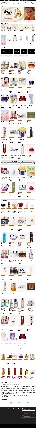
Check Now (29, 416)
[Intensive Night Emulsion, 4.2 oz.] (31, 132)
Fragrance (1, 402)
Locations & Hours (12, 410)
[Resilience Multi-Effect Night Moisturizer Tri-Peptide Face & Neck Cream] (5, 254)
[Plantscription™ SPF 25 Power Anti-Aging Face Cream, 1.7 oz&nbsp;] (31, 115)
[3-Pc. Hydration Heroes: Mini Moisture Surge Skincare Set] (15, 356)
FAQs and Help (2, 409)
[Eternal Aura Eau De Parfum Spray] (15, 38)
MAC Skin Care (10, 402)
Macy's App (12, 411)
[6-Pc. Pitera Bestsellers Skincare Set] (5, 171)
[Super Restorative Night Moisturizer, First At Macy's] (22, 337)
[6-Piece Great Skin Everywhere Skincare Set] (13, 337)
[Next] (34, 38)
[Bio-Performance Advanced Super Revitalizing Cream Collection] (31, 303)
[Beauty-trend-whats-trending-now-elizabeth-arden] (3, 40)
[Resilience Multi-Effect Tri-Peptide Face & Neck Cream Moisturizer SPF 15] (13, 115)
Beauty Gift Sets (2, 403)
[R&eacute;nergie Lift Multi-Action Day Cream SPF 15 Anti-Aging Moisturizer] (31, 82)
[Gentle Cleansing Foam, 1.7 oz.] (27, 205)
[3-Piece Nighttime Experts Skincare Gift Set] (13, 65)
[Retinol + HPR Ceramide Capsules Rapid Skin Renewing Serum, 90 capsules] (32, 38)
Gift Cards (7, 411)
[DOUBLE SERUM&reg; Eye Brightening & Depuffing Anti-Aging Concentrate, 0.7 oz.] (13, 286)
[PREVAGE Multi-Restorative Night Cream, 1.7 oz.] (13, 132)
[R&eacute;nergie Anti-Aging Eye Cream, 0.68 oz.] (13, 237)
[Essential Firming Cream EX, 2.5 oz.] (32, 371)
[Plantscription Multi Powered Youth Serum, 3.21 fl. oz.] (13, 187)
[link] (9, 42)
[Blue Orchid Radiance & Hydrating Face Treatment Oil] (27, 371)
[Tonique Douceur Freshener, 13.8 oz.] (5, 237)
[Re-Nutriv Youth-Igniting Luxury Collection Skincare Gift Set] (22, 115)
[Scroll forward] (34, 163)
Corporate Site (18, 411)
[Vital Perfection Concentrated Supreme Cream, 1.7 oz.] (13, 99)
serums (16, 392)
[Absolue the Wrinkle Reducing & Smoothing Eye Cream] (31, 220)
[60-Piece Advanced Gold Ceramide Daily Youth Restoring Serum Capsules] (27, 356)
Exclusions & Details (26, 416)
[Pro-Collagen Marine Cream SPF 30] (13, 254)
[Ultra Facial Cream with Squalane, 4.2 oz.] (22, 270)
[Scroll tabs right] (34, 34)
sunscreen (19, 395)
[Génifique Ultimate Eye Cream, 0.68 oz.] (3, 205)
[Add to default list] (11, 35)
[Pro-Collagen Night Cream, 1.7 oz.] (22, 187)
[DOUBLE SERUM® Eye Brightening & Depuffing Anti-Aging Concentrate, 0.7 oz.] (3, 356)
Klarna (1, 410)
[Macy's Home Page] (3, 2)
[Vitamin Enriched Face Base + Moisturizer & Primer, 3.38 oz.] (22, 237)
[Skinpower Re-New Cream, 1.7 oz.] (31, 187)
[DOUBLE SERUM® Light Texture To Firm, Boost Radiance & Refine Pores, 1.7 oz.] (9, 205)
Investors (17, 412)
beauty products (10, 396)
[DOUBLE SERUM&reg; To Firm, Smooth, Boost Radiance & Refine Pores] (5, 149)
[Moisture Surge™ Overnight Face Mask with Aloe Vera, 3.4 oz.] (31, 320)
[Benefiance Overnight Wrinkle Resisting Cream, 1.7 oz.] (15, 205)
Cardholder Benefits (7, 410)
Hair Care (10, 403)
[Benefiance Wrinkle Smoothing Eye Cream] (22, 220)
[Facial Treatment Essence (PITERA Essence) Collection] (22, 149)
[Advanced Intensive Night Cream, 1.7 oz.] (13, 270)
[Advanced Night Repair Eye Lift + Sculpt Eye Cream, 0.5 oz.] (31, 237)
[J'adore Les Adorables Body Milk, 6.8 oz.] (32, 205)
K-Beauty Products (28, 402)
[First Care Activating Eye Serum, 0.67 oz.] (31, 270)
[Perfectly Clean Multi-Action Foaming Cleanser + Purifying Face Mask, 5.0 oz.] (31, 99)
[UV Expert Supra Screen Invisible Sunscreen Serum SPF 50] (13, 320)
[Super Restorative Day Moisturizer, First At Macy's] (22, 99)
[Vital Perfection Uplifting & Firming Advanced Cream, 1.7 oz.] (22, 65)
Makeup (19, 402)
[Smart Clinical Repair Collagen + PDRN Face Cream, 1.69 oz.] (21, 356)
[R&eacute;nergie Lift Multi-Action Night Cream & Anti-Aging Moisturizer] (5, 99)
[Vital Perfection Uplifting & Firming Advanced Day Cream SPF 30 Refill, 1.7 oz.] (22, 171)
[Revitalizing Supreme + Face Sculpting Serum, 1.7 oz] (5, 286)
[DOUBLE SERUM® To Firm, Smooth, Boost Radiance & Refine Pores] (9, 371)
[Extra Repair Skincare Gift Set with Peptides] (22, 286)
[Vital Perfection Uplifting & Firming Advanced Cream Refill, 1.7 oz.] (22, 132)
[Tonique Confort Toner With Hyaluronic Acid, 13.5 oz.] (5, 337)
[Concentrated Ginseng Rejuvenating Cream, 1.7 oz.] (31, 65)
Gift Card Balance (7, 412)
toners (7, 390)
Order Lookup (2, 411)
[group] (18, 14)
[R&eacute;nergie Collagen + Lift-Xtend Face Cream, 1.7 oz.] (5, 187)
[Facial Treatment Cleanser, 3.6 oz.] (5, 270)
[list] (18, 14)
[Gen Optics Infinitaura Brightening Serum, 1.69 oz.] (13, 171)
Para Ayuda (1, 412)
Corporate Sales (18, 410)
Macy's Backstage (12, 412)
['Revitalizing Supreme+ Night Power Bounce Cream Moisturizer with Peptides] (5, 220)
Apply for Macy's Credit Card (8, 409)
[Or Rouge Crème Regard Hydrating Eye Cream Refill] (21, 205)
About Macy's (18, 409)
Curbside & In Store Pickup (13, 409)
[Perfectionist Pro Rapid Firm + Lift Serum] (31, 254)
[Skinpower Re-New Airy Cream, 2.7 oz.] (31, 149)
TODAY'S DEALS (4, 0)
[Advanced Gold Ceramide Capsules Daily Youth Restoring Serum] (27, 38)
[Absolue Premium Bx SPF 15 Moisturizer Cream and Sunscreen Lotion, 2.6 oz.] (22, 82)
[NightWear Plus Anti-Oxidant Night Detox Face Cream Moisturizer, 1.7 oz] (5, 303)
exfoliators (21, 388)
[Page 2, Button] (22, 348)
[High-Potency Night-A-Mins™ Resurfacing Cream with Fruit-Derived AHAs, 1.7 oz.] (31, 286)
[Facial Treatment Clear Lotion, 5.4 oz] (13, 220)
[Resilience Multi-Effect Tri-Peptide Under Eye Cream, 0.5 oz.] (5, 320)
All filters (33, 161)
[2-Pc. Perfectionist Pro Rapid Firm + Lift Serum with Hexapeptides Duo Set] (13, 303)
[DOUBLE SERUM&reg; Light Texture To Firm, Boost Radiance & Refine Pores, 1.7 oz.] (22, 320)
